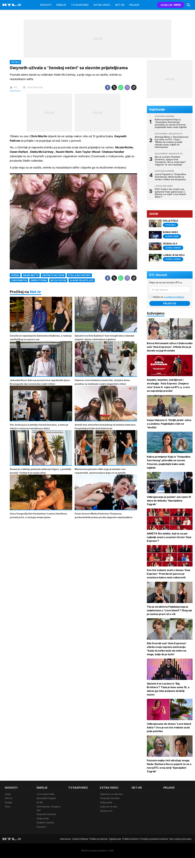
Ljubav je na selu (108, 806)
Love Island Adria (46, 794)
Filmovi (8, 798)
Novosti (45, 4)
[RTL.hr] (11, 5)
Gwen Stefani (38, 280)
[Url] (133, 87)
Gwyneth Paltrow (53, 275)
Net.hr (35, 292)
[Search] (188, 5)
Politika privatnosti (98, 839)
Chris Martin (19, 280)
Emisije (61, 4)
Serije (8, 794)
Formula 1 (41, 826)
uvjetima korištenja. (174, 297)
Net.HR (119, 4)
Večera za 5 (106, 810)
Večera (15, 275)
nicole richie (58, 280)
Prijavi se (169, 303)
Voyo (7, 806)
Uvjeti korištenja (80, 839)
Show (153, 213)
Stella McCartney (79, 275)
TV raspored (80, 4)
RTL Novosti (158, 275)
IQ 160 (40, 802)
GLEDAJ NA (166, 5)
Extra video (102, 4)
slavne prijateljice (82, 280)
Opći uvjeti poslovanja (180, 839)
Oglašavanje (115, 839)
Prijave (134, 4)
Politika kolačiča (130, 839)
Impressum (65, 839)
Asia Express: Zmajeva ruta (48, 808)
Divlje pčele (43, 818)
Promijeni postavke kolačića (154, 839)
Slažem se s (168, 297)
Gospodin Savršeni (46, 814)
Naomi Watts (30, 275)
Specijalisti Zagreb (46, 798)
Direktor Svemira (45, 822)
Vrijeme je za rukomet (111, 794)
